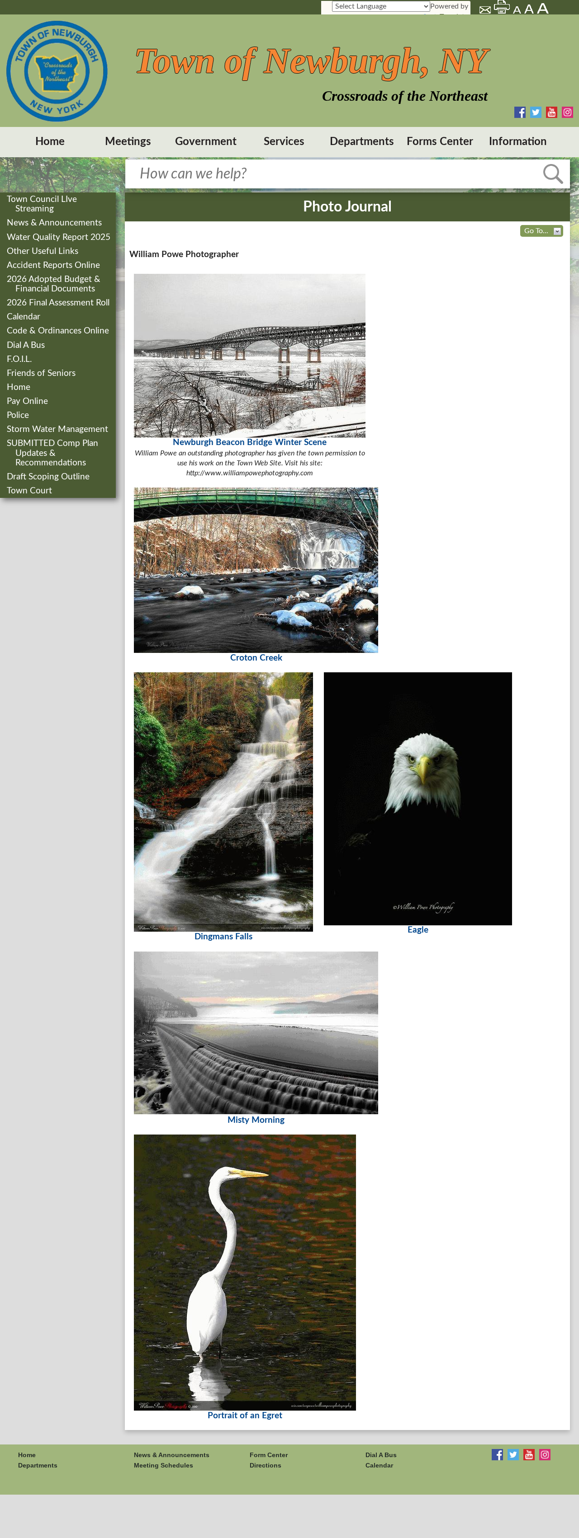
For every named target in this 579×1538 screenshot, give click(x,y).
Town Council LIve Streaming (43, 204)
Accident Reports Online (54, 265)
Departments (362, 141)
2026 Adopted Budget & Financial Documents (54, 284)
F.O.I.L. (20, 359)
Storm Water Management (58, 429)
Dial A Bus (27, 345)
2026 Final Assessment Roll (59, 303)
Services (284, 141)
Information (518, 141)
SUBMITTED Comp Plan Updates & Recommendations (53, 453)
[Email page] (485, 11)
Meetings (128, 141)
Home (50, 141)
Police (19, 415)
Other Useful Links (43, 251)
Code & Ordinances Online (59, 331)
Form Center (269, 1454)
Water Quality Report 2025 (59, 237)
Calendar (24, 317)
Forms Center (440, 141)
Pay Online (28, 401)
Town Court (30, 491)
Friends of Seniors (42, 373)
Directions (265, 1465)
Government (206, 141)
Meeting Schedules (163, 1465)
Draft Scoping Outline (49, 477)
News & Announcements (55, 223)
